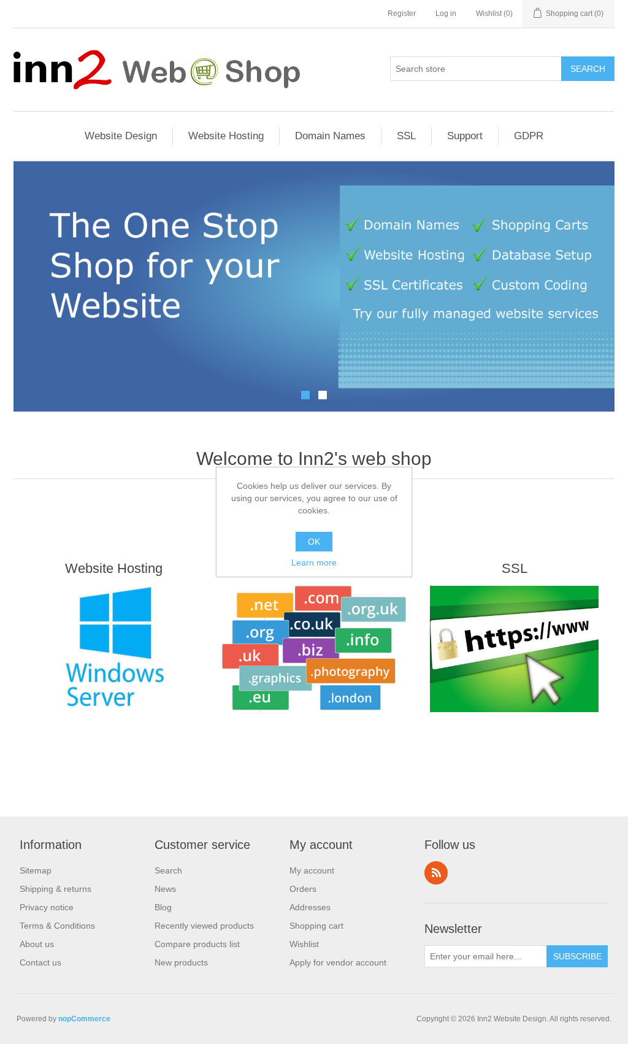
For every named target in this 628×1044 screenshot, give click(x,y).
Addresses (310, 907)
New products (181, 962)
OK (314, 542)
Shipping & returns (55, 889)
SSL (406, 136)
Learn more (314, 562)
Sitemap (36, 870)
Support (465, 136)
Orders (302, 889)
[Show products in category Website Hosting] (114, 649)
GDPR (528, 136)
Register (402, 13)
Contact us (40, 962)
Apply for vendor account (337, 962)
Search (168, 870)
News (165, 889)
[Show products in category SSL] (514, 649)
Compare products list (197, 944)
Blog (163, 907)
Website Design (121, 136)
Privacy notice (47, 907)
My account (311, 870)
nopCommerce (84, 1019)
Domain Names (330, 136)
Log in (445, 13)
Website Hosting (226, 136)
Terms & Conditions (57, 926)
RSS (436, 873)
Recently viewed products (204, 926)
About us (37, 944)
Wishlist (304, 944)
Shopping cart (316, 926)
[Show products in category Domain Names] (314, 649)
